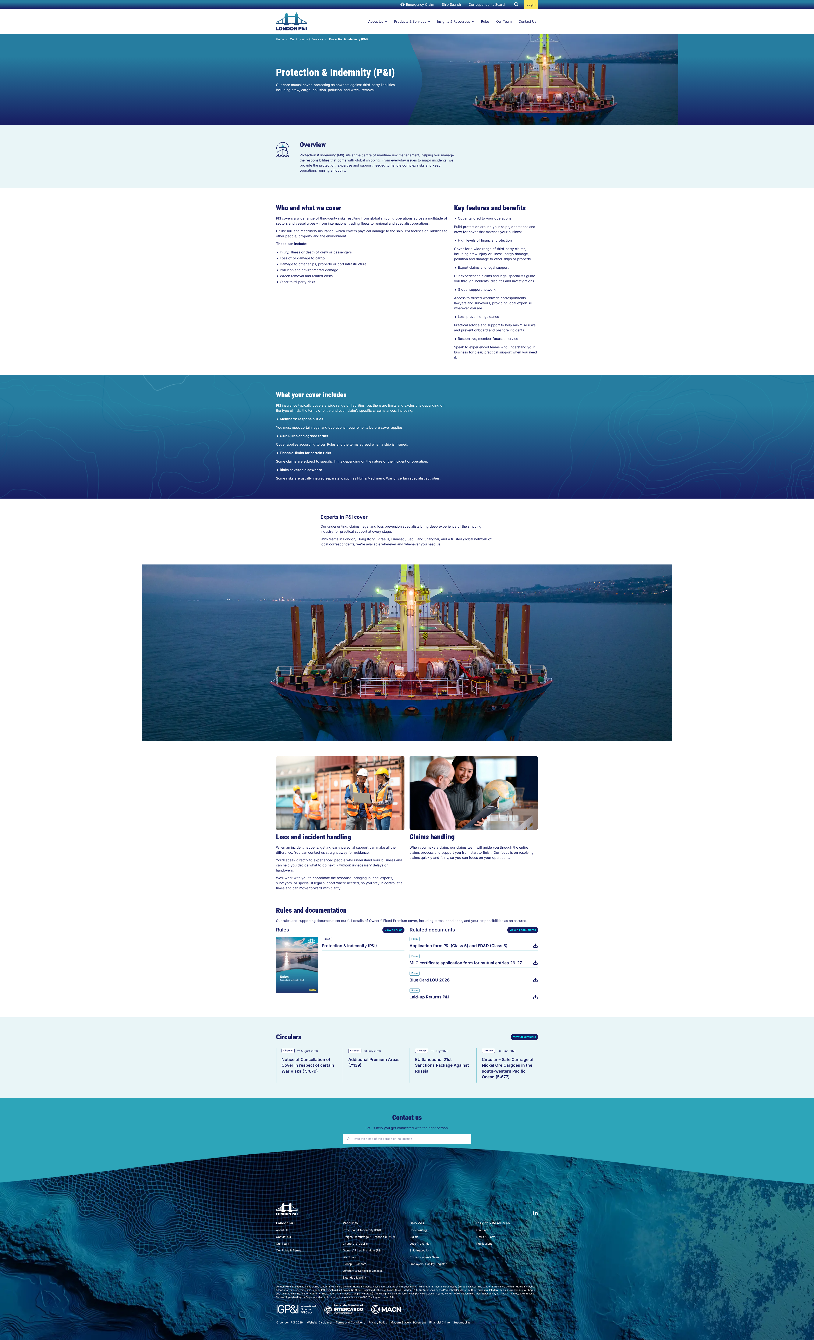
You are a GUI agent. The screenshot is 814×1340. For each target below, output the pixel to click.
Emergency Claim (420, 4)
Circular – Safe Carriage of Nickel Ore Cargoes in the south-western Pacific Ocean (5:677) (508, 1068)
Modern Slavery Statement (408, 1322)
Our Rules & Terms (288, 1250)
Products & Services (410, 21)
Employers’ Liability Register (428, 1264)
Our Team (504, 21)
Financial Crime (439, 1322)
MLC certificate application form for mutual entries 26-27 (466, 962)
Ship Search (451, 4)
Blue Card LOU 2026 (430, 980)
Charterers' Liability (355, 1243)
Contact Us (527, 21)
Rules (485, 21)
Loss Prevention (420, 1243)
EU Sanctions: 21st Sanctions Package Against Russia (442, 1065)
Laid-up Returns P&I (429, 996)
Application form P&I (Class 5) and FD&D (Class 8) (458, 945)
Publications (484, 1243)
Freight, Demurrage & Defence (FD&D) (369, 1237)
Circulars (482, 1230)
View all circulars (524, 1036)
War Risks (349, 1257)
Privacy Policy (377, 1322)
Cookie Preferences (487, 1322)
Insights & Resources (453, 21)
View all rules (393, 929)
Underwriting (418, 1230)
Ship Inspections (421, 1250)
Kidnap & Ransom (354, 1264)
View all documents (522, 929)
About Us (375, 21)
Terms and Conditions (350, 1322)
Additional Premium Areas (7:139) (374, 1062)
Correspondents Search (487, 4)
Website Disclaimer (319, 1322)
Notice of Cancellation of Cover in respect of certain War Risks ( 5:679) (308, 1065)
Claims (414, 1237)
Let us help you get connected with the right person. (407, 1128)
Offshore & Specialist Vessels (362, 1270)
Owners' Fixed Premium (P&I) (363, 1250)
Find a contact (407, 1151)
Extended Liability (354, 1277)
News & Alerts (485, 1237)
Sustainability (461, 1322)
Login (532, 5)
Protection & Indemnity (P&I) (349, 945)
